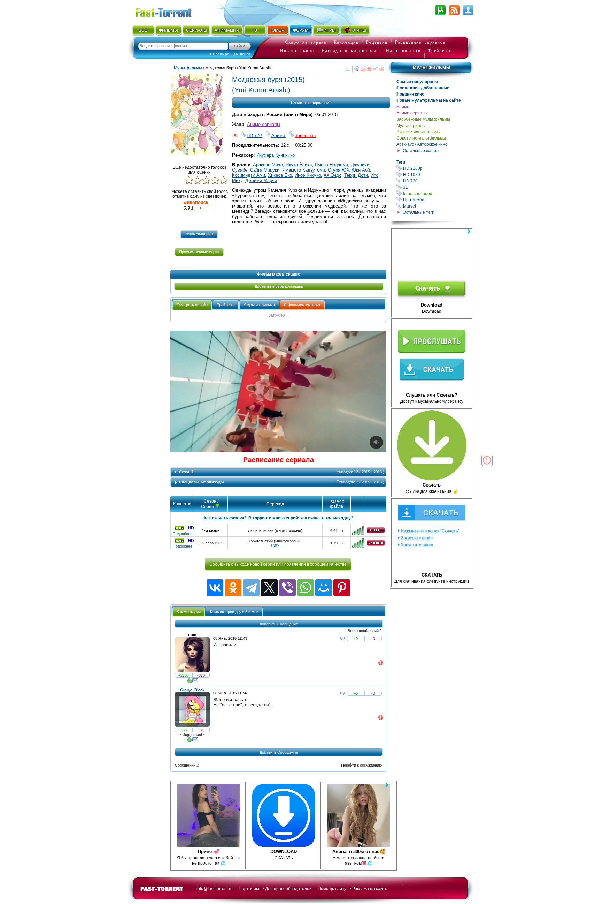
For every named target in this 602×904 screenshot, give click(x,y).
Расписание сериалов (420, 42)
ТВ (254, 30)
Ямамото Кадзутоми (303, 170)
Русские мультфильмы (418, 131)
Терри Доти (356, 175)
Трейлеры (439, 50)
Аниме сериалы (412, 113)
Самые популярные (417, 81)
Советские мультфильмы (421, 138)
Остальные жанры (421, 150)
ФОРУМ (300, 30)
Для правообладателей (288, 888)
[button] (199, 234)
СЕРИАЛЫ (196, 30)
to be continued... (437, 193)
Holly (275, 545)
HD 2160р (437, 168)
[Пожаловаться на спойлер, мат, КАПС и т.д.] (381, 664)
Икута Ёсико (299, 164)
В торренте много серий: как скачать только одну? (300, 517)
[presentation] (192, 305)
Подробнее (182, 534)
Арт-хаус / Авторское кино (422, 144)
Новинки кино (410, 94)
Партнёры (249, 888)
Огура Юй (338, 170)
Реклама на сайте (369, 888)
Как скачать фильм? (225, 517)
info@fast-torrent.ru (214, 888)
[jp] (235, 135)
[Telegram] (251, 587)
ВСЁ (143, 30)
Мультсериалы (411, 125)
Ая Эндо (332, 175)
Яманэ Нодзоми (331, 164)
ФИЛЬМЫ (168, 30)
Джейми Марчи (261, 180)
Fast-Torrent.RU (170, 11)
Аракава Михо (268, 164)
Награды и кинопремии (350, 50)
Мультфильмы (432, 67)
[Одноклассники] (233, 587)
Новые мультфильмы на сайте (428, 100)
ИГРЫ (330, 30)
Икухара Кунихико (275, 155)
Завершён (305, 135)
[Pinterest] (341, 587)
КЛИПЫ (358, 30)
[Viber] (287, 587)
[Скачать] (376, 532)
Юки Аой (361, 170)
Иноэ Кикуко (308, 175)
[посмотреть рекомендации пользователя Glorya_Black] (189, 741)
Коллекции (346, 42)
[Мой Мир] (323, 587)
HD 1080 (437, 174)
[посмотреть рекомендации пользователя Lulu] (189, 682)
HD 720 (437, 180)
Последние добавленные (422, 87)
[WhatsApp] (305, 587)
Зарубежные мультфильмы (423, 119)
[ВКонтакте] (215, 587)
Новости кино (297, 50)
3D (437, 187)
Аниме (402, 106)
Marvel (437, 206)
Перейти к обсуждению (361, 765)
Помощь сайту (332, 888)
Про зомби (437, 199)
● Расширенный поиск (229, 54)
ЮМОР (277, 30)
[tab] (192, 305)
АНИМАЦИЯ (227, 30)
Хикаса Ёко (280, 175)
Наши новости (403, 50)
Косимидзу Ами (248, 175)
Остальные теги (418, 212)
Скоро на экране (305, 42)
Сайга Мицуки (264, 170)
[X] (269, 587)
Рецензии (377, 42)
